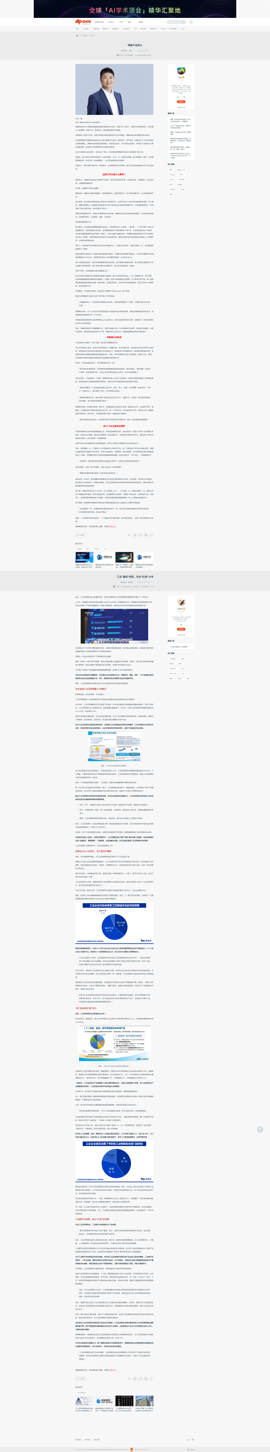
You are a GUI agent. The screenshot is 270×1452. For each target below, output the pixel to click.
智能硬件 (180, 32)
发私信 (181, 102)
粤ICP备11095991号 (122, 1449)
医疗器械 (122, 32)
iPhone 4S (172, 673)
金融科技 (115, 29)
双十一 (182, 174)
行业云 (163, 29)
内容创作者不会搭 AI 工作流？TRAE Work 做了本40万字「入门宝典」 (180, 156)
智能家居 (192, 32)
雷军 (170, 169)
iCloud (171, 179)
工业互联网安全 (81, 1392)
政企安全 (143, 29)
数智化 (105, 29)
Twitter (182, 659)
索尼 (180, 663)
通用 (170, 678)
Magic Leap (181, 169)
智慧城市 (153, 29)
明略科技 (79, 549)
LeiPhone (172, 668)
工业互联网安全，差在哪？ (179, 647)
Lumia (183, 668)
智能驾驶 (96, 29)
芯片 (135, 29)
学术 (83, 32)
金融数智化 (98, 32)
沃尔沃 (179, 678)
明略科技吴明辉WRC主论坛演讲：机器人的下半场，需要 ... (84, 567)
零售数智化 (90, 32)
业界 (77, 29)
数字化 (88, 549)
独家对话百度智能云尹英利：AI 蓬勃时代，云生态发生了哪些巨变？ (180, 141)
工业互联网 (172, 29)
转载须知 (112, 526)
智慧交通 (147, 32)
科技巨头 (106, 32)
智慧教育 (140, 32)
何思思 (130, 582)
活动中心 (111, 22)
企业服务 (84, 35)
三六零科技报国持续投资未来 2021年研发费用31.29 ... (84, 1411)
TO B (105, 549)
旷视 (170, 184)
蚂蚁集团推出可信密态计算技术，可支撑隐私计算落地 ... (104, 1411)
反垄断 (179, 184)
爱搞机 (141, 22)
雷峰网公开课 (99, 22)
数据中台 (97, 549)
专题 (129, 22)
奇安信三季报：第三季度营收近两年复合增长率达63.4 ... (144, 1411)
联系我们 (78, 1440)
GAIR (121, 22)
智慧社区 (153, 32)
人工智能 (85, 29)
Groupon (172, 174)
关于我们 (87, 1440)
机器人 (186, 32)
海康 (170, 194)
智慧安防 (134, 32)
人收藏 (81, 535)
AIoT (182, 29)
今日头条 (172, 189)
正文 (92, 35)
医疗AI (111, 32)
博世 (188, 678)
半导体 (182, 189)
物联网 (174, 32)
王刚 (130, 51)
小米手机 (181, 179)
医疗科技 (126, 29)
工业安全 (167, 32)
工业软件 (160, 32)
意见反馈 (96, 1440)
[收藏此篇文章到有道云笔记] (135, 535)
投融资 (116, 32)
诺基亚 (171, 663)
